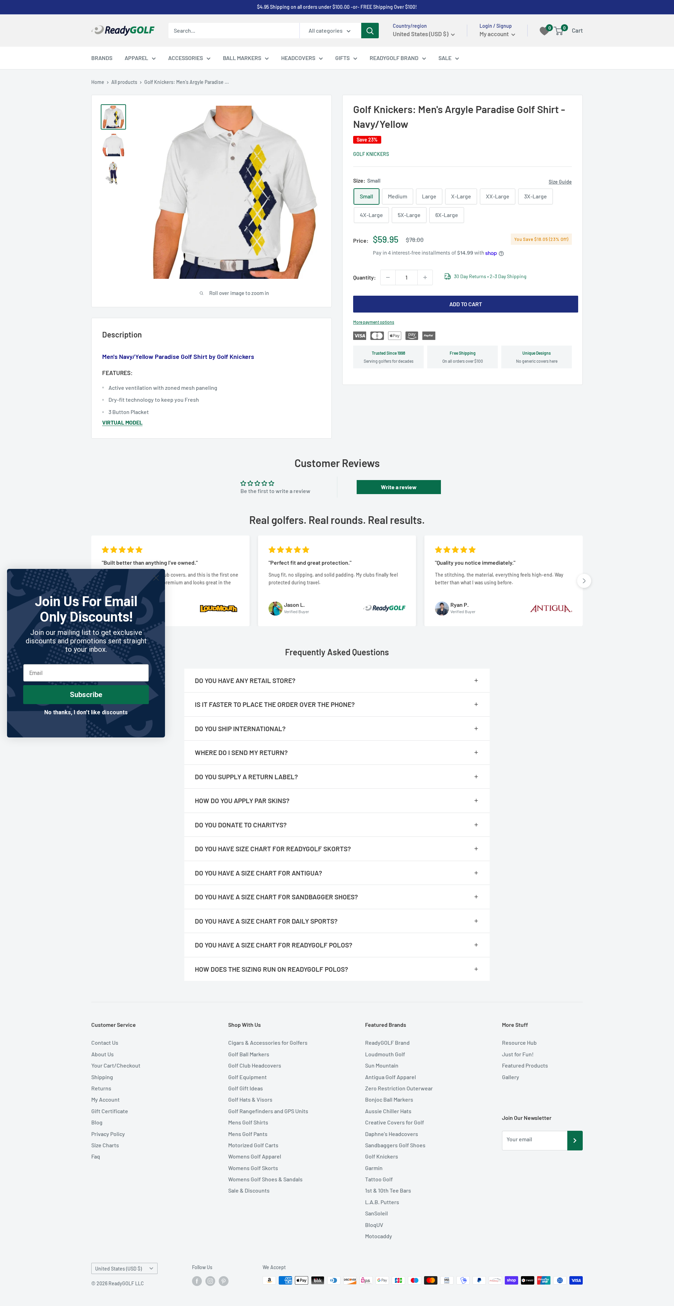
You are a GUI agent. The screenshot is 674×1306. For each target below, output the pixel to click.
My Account (105, 1099)
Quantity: (364, 277)
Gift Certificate (109, 1111)
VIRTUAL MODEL (122, 422)
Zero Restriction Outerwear (399, 1088)
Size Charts (105, 1145)
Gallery (510, 1077)
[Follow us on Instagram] (210, 1281)
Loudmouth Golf (385, 1054)
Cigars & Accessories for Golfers (268, 1042)
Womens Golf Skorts (253, 1167)
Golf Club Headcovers (254, 1065)
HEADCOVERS (298, 57)
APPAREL (136, 57)
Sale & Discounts (249, 1190)
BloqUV (374, 1224)
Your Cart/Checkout (115, 1065)
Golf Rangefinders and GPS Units (268, 1111)
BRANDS (101, 57)
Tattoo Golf (379, 1179)
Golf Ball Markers (248, 1054)
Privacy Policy (108, 1133)
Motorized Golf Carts (253, 1145)
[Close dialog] (156, 578)
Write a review (399, 487)
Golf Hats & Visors (250, 1099)
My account (495, 33)
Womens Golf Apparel (254, 1156)
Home (97, 82)
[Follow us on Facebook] (197, 1281)
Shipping (102, 1077)
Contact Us (104, 1042)
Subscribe (86, 694)
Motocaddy (378, 1236)
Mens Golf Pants (247, 1133)
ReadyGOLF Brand (387, 1042)
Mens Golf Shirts (248, 1122)
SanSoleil (376, 1213)
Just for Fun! (518, 1054)
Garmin (374, 1167)
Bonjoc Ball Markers (389, 1099)
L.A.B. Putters (382, 1202)
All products (124, 82)
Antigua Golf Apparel (390, 1077)
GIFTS (342, 57)
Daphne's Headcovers (391, 1133)
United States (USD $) (118, 1269)
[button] (584, 581)
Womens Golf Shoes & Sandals (265, 1179)
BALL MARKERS (242, 57)
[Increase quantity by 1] (425, 277)
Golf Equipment (247, 1077)
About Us (102, 1054)
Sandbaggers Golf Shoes (395, 1145)
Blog (97, 1122)
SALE (444, 57)
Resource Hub (519, 1042)
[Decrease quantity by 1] (388, 277)
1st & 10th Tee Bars (388, 1190)
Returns (101, 1088)
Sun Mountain (381, 1065)
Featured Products (525, 1065)
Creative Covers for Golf (394, 1122)
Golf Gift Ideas (245, 1088)
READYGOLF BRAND (394, 57)
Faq (95, 1156)
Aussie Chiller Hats (388, 1111)
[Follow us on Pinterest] (224, 1281)
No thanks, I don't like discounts (86, 712)
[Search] (370, 30)
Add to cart (465, 304)
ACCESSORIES (185, 57)
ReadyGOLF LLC (126, 1283)
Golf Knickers (371, 154)
